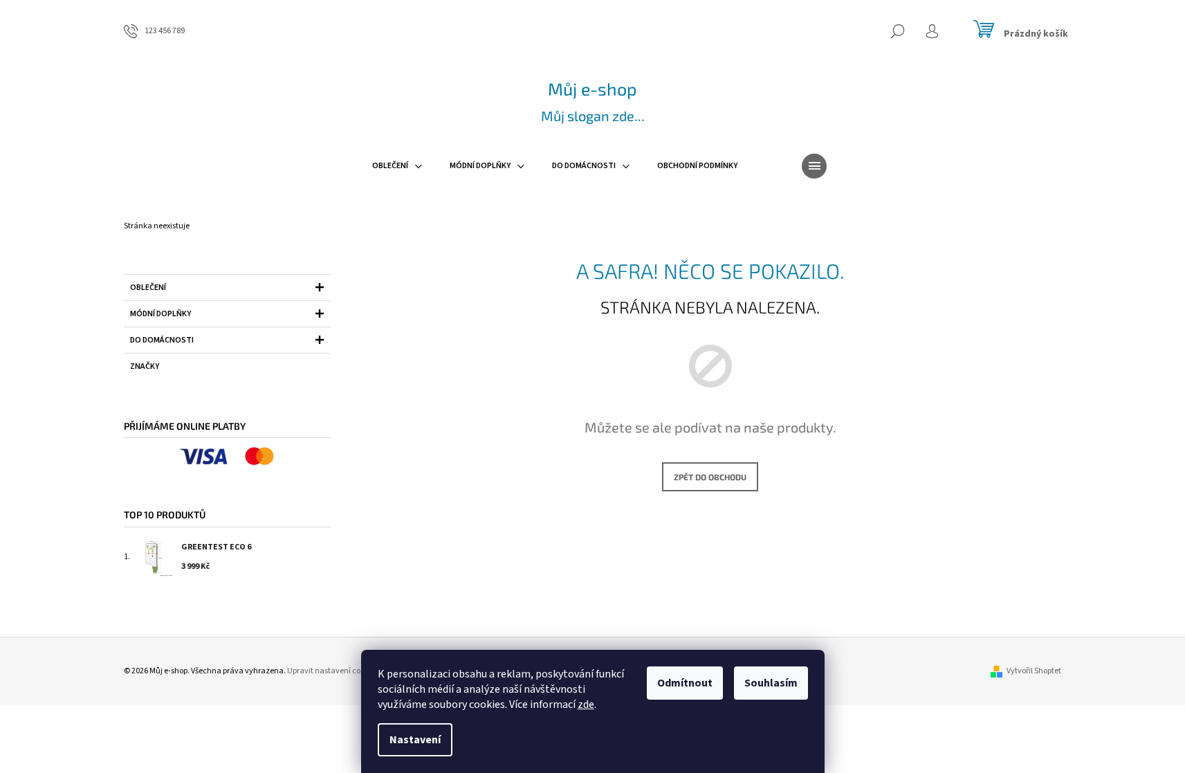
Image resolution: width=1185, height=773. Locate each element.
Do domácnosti (162, 340)
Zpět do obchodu (710, 477)
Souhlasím (771, 683)
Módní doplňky (160, 314)
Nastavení (415, 739)
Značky (144, 366)
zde (586, 704)
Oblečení (148, 287)
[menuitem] (397, 166)
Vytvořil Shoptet (1034, 671)
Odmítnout (685, 683)
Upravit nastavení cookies (332, 671)
